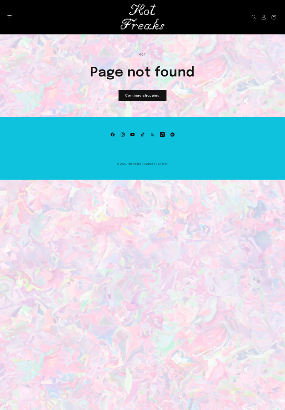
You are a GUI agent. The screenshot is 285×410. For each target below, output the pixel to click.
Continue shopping (142, 95)
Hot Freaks (135, 164)
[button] (10, 17)
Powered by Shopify (155, 164)
